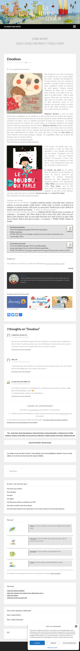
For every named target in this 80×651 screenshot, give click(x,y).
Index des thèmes (12, 595)
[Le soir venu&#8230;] (39, 302)
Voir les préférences (69, 643)
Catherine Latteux (18, 335)
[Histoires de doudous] (62, 302)
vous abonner (64, 414)
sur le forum (51, 210)
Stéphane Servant (69, 435)
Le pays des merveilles (19, 381)
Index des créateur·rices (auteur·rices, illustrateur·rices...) (25, 593)
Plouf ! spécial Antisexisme (15, 619)
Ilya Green (59, 435)
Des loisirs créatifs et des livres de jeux (19, 505)
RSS (8, 632)
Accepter (37, 643)
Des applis (10, 499)
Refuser (53, 643)
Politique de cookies (52, 647)
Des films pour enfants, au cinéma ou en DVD (21, 502)
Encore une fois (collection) (35, 435)
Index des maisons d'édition (15, 590)
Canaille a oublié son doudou (41, 203)
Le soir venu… (33, 309)
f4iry (13, 359)
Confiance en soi (63, 433)
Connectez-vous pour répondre (21, 349)
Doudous (15, 435)
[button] (76, 626)
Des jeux (10, 495)
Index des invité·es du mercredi (17, 598)
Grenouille (33, 551)
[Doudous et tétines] (17, 302)
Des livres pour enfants (14, 489)
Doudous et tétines (13, 309)
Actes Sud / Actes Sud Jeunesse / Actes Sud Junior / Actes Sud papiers (34, 433)
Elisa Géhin (21, 435)
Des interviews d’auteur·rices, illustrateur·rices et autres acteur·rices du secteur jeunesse (35, 509)
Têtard (32, 526)
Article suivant (46, 442)
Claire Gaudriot (55, 573)
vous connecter (33, 410)
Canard (32, 562)
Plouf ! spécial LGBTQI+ (14, 615)
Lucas (30, 62)
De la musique (11, 492)
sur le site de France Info (54, 264)
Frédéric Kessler (50, 435)
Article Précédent (35, 442)
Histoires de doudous (58, 309)
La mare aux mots (12, 26)
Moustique (33, 539)
